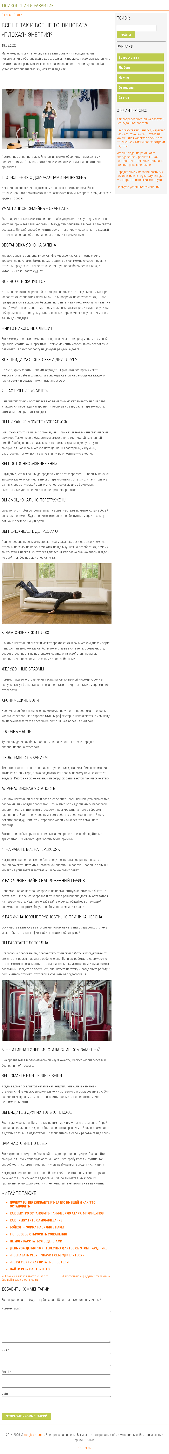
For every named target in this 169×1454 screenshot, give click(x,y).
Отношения (127, 88)
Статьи (124, 98)
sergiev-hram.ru (34, 1435)
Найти (126, 34)
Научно (124, 78)
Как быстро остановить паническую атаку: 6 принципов (57, 1213)
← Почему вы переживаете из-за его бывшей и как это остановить (25, 1278)
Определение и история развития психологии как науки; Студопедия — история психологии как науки (140, 176)
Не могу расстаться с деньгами (36, 1241)
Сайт (5, 1393)
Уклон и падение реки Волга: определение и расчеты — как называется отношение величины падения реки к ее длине (140, 159)
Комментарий (11, 1308)
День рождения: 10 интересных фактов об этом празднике (58, 1248)
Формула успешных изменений (138, 187)
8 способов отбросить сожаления (38, 1234)
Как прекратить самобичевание (36, 1220)
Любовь (124, 67)
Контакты (84, 1448)
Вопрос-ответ (129, 57)
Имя (5, 1350)
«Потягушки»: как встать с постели (39, 1262)
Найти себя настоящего (30, 1269)
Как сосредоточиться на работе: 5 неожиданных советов (140, 121)
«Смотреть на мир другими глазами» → (86, 1276)
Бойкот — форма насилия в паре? (37, 1227)
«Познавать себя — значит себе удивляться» (47, 1255)
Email (6, 1372)
